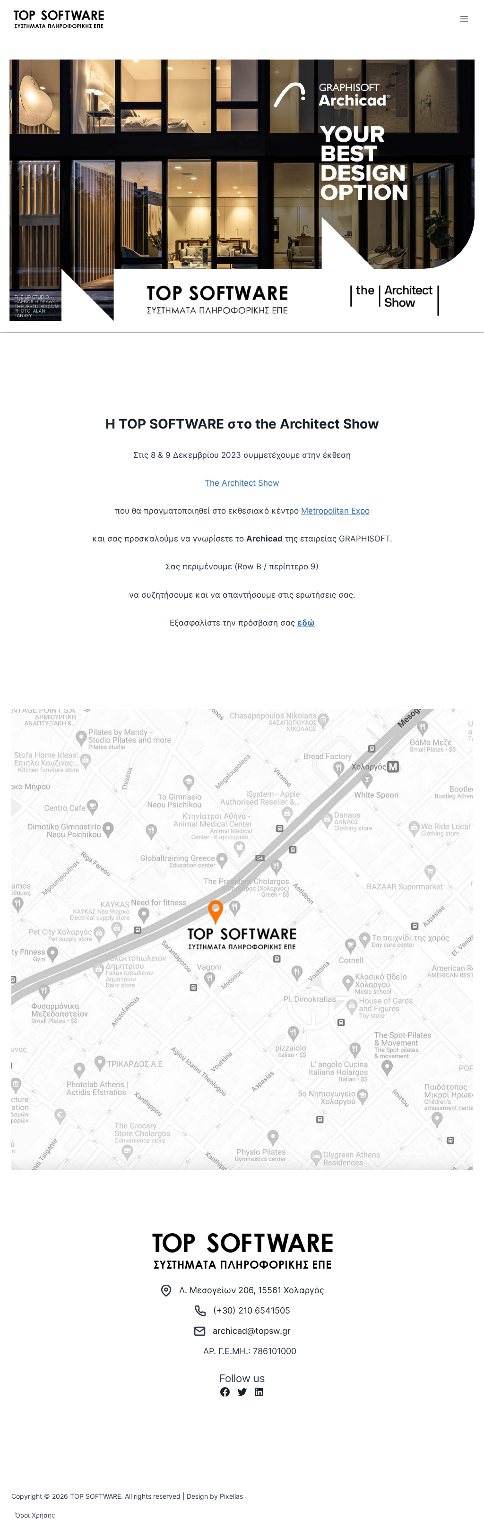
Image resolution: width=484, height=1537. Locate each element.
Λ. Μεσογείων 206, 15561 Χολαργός (251, 1290)
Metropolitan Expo (335, 510)
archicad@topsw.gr (252, 1331)
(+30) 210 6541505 (251, 1310)
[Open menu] (464, 18)
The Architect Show (242, 483)
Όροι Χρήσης (35, 1515)
